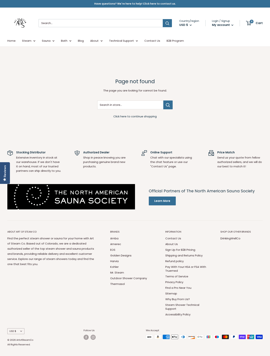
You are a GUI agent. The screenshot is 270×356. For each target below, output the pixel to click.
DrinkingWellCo (230, 238)
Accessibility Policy (177, 314)
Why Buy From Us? (177, 299)
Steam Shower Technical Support (182, 307)
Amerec (115, 244)
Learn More (162, 201)
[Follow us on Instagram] (93, 337)
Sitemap (171, 293)
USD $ (12, 331)
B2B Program (175, 41)
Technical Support (121, 41)
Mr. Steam (117, 272)
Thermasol (117, 284)
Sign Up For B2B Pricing (180, 250)
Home (11, 41)
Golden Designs (121, 255)
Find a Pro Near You (178, 288)
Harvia (114, 261)
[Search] (167, 23)
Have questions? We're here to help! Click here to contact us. (135, 4)
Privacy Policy (174, 282)
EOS (112, 250)
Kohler (114, 267)
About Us (171, 244)
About (94, 41)
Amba (114, 238)
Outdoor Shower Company (128, 278)
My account (221, 25)
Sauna (46, 41)
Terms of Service (176, 276)
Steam (26, 41)
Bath (64, 41)
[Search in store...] (168, 104)
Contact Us (152, 41)
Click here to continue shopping (135, 116)
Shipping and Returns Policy (184, 255)
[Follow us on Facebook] (86, 337)
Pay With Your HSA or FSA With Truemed (185, 269)
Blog (81, 41)
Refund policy (174, 261)
